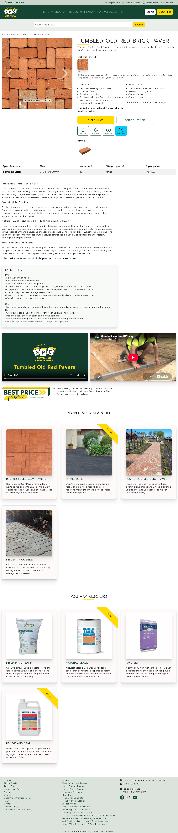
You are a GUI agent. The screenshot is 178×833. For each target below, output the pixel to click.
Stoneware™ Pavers (72, 792)
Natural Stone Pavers (73, 789)
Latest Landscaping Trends (76, 806)
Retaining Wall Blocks (73, 800)
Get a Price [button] (95, 120)
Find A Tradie (132, 2)
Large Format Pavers (73, 786)
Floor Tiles (67, 795)
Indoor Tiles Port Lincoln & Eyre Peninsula (83, 824)
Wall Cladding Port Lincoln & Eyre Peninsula (85, 821)
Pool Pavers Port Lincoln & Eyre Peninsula (84, 818)
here (85, 394)
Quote (7, 795)
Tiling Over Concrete (72, 798)
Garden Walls (69, 803)
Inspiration (114, 2)
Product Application (81, 12)
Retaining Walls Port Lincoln (76, 809)
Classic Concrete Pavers (74, 783)
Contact (168, 2)
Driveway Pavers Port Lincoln (77, 812)
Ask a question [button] (135, 120)
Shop (13, 34)
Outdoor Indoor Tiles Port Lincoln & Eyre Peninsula (88, 815)
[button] (9, 73)
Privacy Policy (11, 806)
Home (45, 12)
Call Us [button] (150, 12)
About (7, 792)
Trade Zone (152, 2)
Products (57, 12)
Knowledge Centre (110, 12)
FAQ (6, 800)
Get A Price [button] (165, 12)
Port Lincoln (15, 2)
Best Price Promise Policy (17, 798)
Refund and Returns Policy (18, 809)
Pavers (65, 780)
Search (139, 24)
